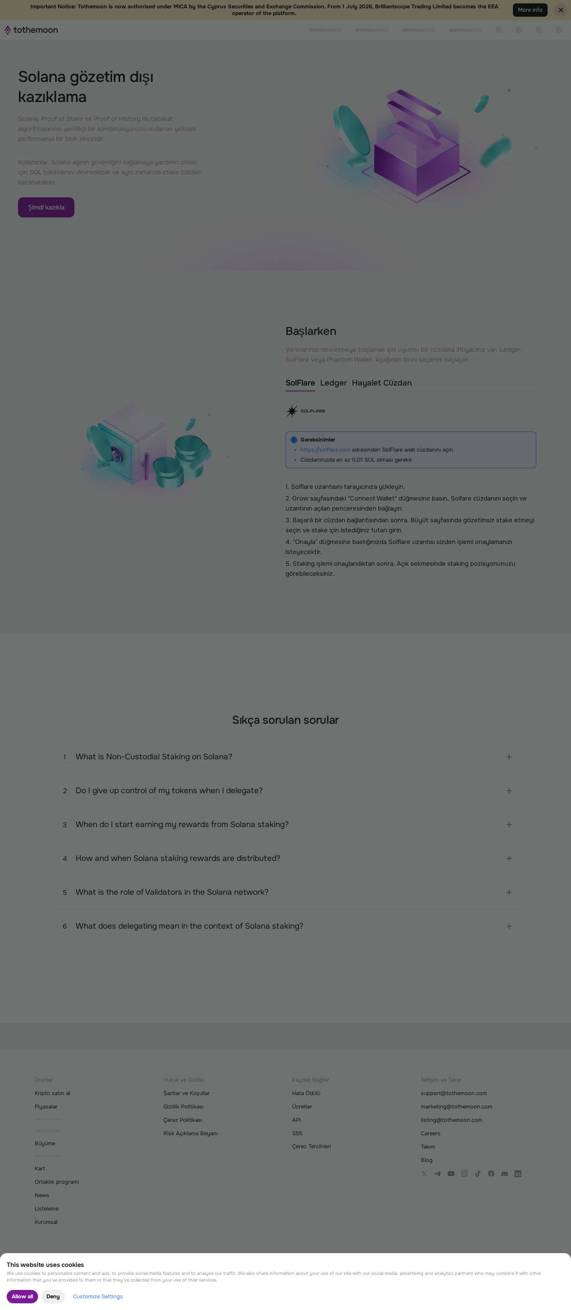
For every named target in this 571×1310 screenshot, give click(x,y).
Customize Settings (98, 1296)
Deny (53, 1296)
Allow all (22, 1296)
